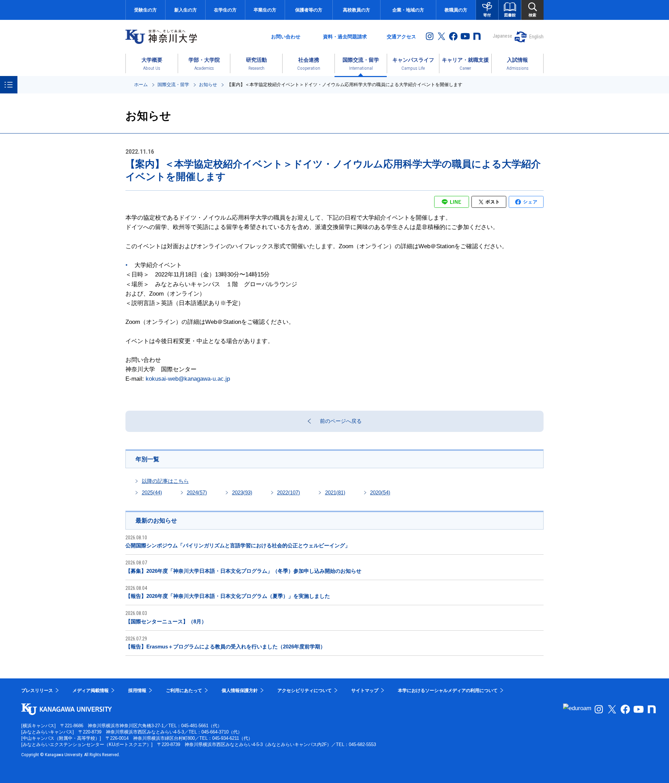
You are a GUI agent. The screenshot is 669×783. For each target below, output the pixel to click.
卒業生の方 (265, 10)
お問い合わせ (285, 36)
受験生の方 (145, 10)
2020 (380, 492)
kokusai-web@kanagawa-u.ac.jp (188, 378)
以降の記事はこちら (165, 481)
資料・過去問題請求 (345, 36)
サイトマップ (364, 690)
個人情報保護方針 (240, 690)
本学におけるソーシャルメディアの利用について (448, 690)
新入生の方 (185, 10)
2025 (152, 492)
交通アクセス (401, 36)
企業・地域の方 (408, 10)
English (536, 36)
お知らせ (208, 84)
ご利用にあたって (184, 690)
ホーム (141, 84)
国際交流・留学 (173, 84)
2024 (197, 492)
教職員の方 (456, 10)
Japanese (502, 36)
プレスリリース (37, 690)
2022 (288, 492)
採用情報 (137, 690)
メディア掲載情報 (90, 690)
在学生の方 (225, 10)
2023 (242, 492)
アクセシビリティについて (304, 690)
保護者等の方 (308, 10)
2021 (335, 492)
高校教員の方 (356, 10)
